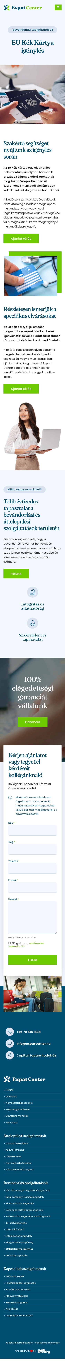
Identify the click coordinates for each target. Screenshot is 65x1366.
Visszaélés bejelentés (47, 1342)
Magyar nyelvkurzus (17, 1295)
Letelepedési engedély (19, 1235)
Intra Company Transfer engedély (25, 1196)
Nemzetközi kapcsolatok (19, 1102)
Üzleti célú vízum (15, 1229)
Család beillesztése (17, 1143)
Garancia (11, 1096)
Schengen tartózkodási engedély (24, 1209)
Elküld (32, 960)
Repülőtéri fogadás (17, 1302)
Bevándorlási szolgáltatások (33, 30)
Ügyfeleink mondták (17, 1115)
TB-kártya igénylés (16, 1222)
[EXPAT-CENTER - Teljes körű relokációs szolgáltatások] (22, 7)
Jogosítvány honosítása (19, 1315)
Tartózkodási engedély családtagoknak (28, 1216)
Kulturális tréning (15, 1149)
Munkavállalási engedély (20, 1203)
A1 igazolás (12, 1308)
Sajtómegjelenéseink (18, 1109)
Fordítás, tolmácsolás (18, 1289)
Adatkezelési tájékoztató (19, 1342)
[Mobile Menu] (58, 7)
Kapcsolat (11, 1122)
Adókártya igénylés (16, 1255)
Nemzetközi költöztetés (18, 1163)
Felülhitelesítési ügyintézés (21, 1282)
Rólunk (9, 1089)
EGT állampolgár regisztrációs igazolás (28, 1190)
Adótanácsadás (15, 1276)
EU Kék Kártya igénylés (19, 1248)
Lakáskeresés (13, 1156)
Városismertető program (20, 1169)
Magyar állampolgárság (19, 1242)
